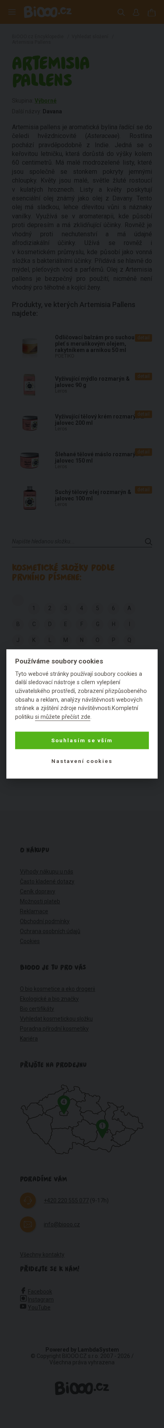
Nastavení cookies (82, 761)
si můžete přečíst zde (62, 717)
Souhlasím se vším (82, 740)
